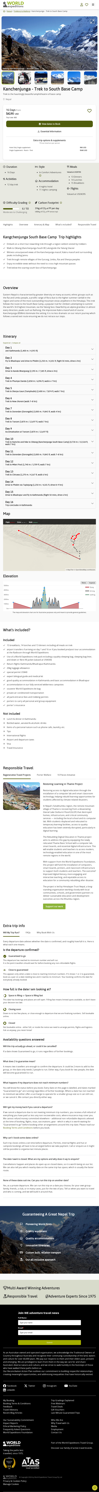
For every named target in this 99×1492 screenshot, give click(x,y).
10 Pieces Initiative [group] (66, 774)
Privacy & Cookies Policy (14, 1481)
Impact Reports (10, 1423)
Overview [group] (23, 224)
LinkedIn (11, 1390)
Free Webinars (58, 1403)
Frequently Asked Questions (16, 1429)
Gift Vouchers (57, 1409)
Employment (57, 1429)
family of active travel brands (78, 1448)
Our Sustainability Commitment (18, 1420)
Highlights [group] (8, 224)
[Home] (4, 11)
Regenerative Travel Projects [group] (17, 774)
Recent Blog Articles (12, 1412)
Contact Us (56, 1432)
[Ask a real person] (94, 1487)
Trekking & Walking (22, 11)
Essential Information (51, 131)
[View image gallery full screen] (92, 21)
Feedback (7, 1406)
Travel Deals (57, 1406)
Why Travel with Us (60, 1423)
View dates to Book (51, 123)
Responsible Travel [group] (87, 224)
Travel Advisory (10, 1409)
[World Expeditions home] (13, 5)
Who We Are (57, 1420)
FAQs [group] (28, 932)
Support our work (54, 906)
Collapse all (16, 343)
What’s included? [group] (63, 224)
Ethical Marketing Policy (14, 1426)
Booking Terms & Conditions (17, 1403)
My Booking (8, 1400)
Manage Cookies (11, 1484)
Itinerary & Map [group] (41, 224)
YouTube (73, 1385)
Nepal (9, 11)
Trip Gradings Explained (62, 1400)
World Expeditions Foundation (18, 1432)
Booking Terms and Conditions (18, 1127)
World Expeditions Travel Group (77, 1442)
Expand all (7, 343)
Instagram (52, 1385)
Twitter (31, 1385)
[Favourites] (86, 4)
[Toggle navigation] (93, 5)
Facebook (11, 1385)
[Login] (81, 4)
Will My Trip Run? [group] (11, 932)
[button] (93, 43)
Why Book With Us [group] (46, 932)
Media (54, 1426)
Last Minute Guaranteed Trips (65, 1412)
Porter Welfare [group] (44, 774)
